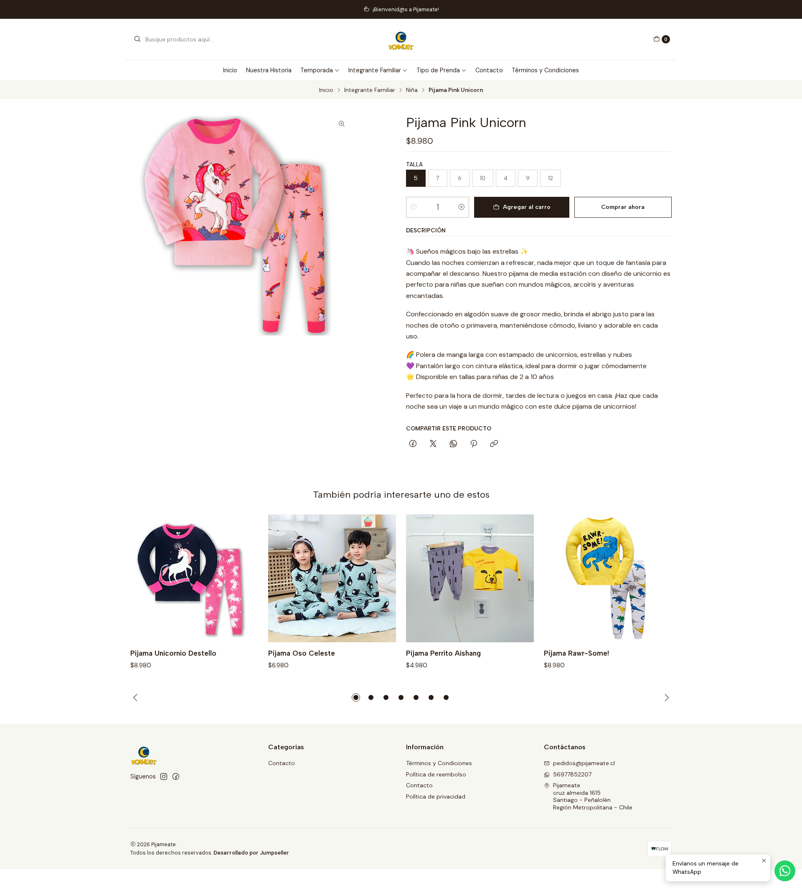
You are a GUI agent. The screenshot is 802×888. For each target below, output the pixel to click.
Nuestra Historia (269, 70)
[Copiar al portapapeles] (494, 444)
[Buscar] (137, 39)
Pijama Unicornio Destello (173, 653)
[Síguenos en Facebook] (176, 776)
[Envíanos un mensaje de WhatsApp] (784, 870)
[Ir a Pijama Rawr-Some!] (608, 578)
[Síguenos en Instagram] (164, 776)
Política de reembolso (436, 774)
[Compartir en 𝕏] (433, 444)
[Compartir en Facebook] (413, 444)
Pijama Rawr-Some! (576, 653)
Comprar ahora (623, 207)
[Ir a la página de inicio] (401, 39)
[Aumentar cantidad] (461, 207)
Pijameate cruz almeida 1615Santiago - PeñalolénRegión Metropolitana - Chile (592, 796)
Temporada (316, 70)
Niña (412, 90)
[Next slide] (665, 697)
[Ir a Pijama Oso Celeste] (332, 578)
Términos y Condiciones (545, 70)
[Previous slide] (136, 697)
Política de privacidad (435, 796)
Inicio (230, 70)
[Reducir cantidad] (413, 207)
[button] (356, 697)
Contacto (489, 70)
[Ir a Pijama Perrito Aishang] (470, 578)
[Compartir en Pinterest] (474, 444)
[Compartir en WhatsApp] (453, 444)
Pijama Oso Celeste (301, 653)
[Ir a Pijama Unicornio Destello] (194, 578)
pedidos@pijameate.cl (584, 763)
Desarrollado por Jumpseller (251, 852)
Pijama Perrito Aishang (443, 653)
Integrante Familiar (374, 70)
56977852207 (572, 774)
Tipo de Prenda (438, 70)
